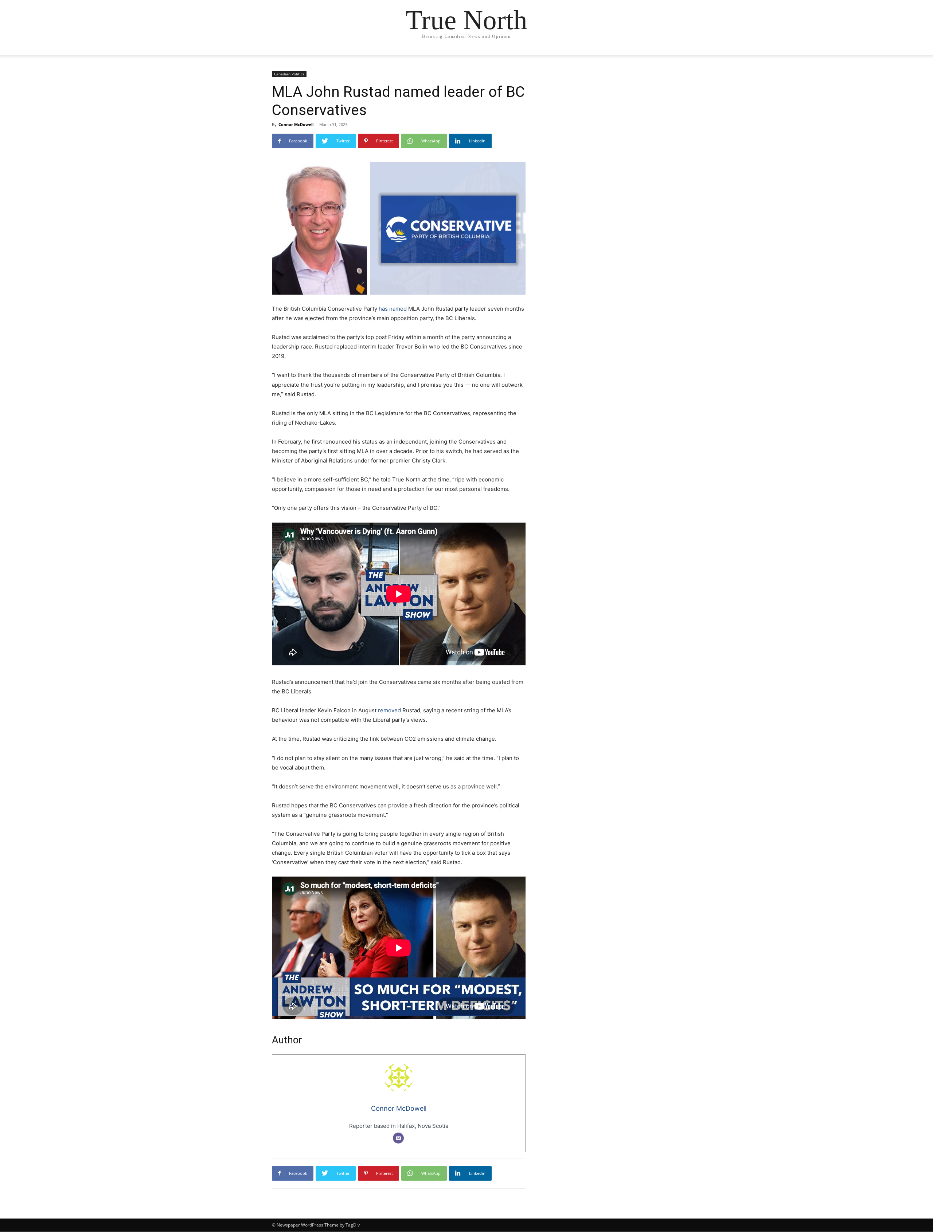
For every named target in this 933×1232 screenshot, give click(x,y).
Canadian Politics (289, 73)
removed (389, 710)
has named (393, 308)
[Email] (398, 1138)
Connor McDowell (295, 124)
